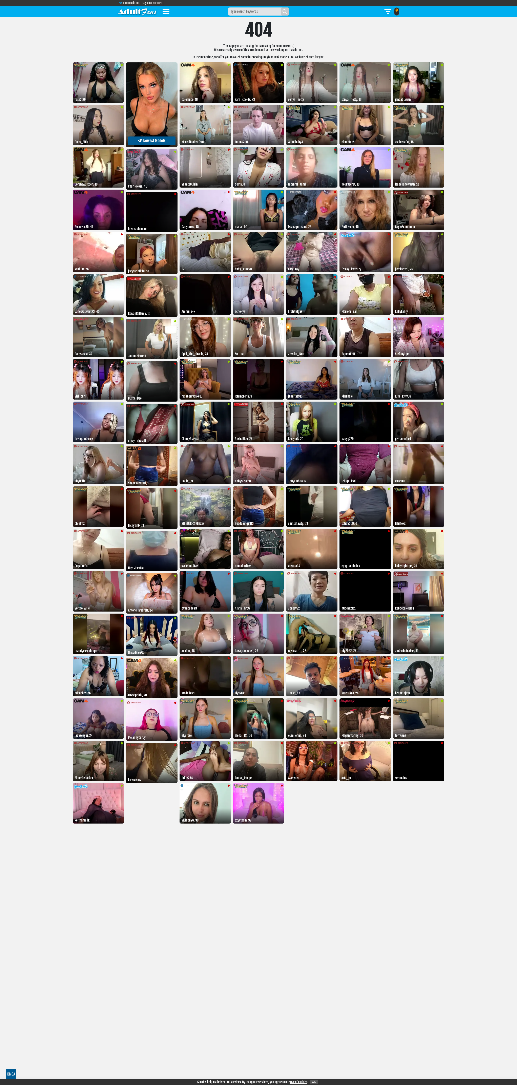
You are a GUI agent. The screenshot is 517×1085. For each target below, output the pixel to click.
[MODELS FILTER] (387, 11)
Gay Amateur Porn (152, 3)
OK (314, 1081)
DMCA (11, 1074)
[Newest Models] (151, 146)
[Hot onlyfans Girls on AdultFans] (137, 11)
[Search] (285, 11)
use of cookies (298, 1082)
